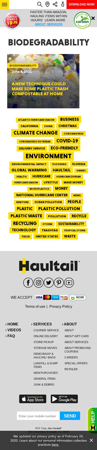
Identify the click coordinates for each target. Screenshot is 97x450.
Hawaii (81, 170)
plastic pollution (59, 208)
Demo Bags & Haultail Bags (44, 355)
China (48, 126)
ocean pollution (48, 202)
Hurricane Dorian (68, 176)
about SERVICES (48, 24)
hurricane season (26, 182)
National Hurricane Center (41, 195)
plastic (24, 208)
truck (25, 236)
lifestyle (51, 182)
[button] (4, 4)
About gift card (77, 336)
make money (73, 182)
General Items (44, 378)
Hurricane (41, 176)
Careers (71, 357)
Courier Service (46, 330)
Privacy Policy (60, 306)
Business (69, 119)
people (74, 201)
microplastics (39, 188)
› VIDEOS (13, 330)
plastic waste (26, 215)
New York (22, 202)
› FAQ (10, 336)
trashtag (50, 230)
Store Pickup (44, 342)
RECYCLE (79, 216)
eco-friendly (64, 148)
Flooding (59, 164)
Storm (47, 224)
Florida (78, 164)
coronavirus (73, 133)
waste (70, 236)
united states (47, 236)
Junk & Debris (44, 384)
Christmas (67, 126)
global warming (29, 170)
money (61, 188)
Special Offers (76, 363)
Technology (24, 230)
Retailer (71, 369)
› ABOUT (69, 324)
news (77, 195)
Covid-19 (67, 141)
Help (92, 420)
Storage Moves (45, 348)
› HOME (11, 324)
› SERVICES (41, 324)
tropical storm (74, 230)
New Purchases (46, 372)
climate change (36, 133)
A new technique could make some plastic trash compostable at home (40, 88)
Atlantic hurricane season (36, 119)
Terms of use (35, 306)
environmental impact (29, 164)
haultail (62, 170)
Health (21, 176)
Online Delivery (46, 336)
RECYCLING (25, 223)
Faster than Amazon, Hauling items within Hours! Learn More (48, 18)
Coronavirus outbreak (35, 141)
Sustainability (71, 224)
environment (48, 156)
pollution (57, 216)
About (69, 330)
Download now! (82, 4)
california (29, 126)
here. (55, 444)
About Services (76, 342)
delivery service (32, 148)
